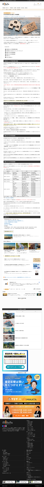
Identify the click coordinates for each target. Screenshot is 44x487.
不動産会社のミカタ (7, 16)
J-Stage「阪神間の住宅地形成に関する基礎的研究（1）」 (14, 220)
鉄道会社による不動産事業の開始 (12, 49)
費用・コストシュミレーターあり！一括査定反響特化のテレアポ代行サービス (18, 277)
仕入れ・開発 (23, 16)
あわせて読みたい (9, 57)
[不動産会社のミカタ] (5, 4)
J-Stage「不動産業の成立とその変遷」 (11, 221)
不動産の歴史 (6, 289)
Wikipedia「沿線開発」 (8, 224)
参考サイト (8, 55)
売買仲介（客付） (18, 16)
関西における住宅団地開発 (10, 52)
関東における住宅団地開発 (10, 54)
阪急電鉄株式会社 (7, 223)
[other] (39, 282)
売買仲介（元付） (13, 16)
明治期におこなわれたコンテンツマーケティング (14, 50)
